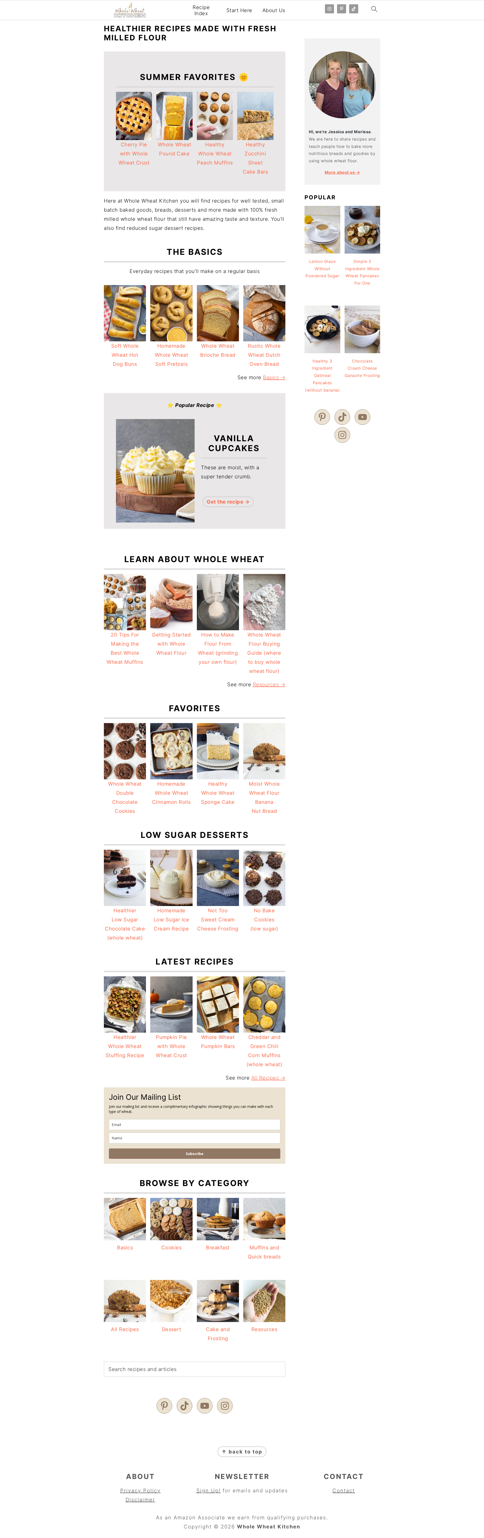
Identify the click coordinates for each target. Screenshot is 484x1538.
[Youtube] (205, 1406)
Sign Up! (208, 1491)
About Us (273, 10)
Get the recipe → (228, 502)
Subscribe (194, 1153)
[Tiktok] (184, 1406)
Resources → (269, 684)
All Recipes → (268, 1078)
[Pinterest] (164, 1406)
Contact (343, 1491)
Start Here (239, 10)
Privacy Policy (140, 1491)
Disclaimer (140, 1500)
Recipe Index (201, 10)
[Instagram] (225, 1406)
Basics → (274, 377)
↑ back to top (242, 1452)
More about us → (342, 172)
